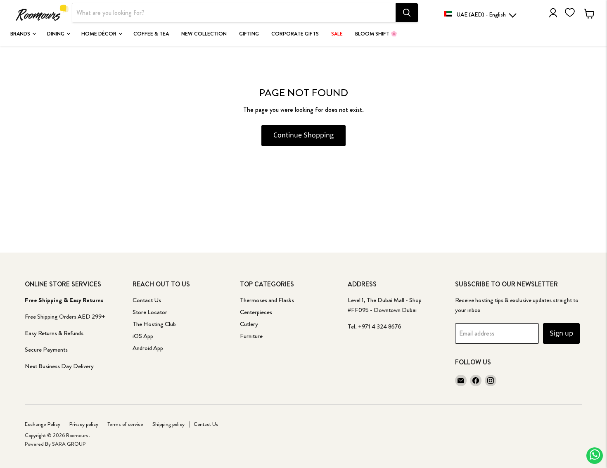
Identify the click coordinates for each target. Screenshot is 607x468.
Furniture (251, 335)
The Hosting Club (154, 324)
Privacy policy (83, 424)
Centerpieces (256, 312)
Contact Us (147, 300)
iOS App (143, 335)
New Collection (204, 34)
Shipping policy (168, 424)
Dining (56, 34)
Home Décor (99, 34)
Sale (337, 34)
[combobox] (234, 12)
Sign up (561, 333)
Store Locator (150, 312)
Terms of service (125, 424)
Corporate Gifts (295, 34)
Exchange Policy (42, 424)
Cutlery (249, 324)
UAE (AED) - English (481, 14)
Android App (148, 347)
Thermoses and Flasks (267, 300)
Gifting (249, 34)
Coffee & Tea (151, 34)
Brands (20, 34)
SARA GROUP (68, 444)
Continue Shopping (303, 135)
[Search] (407, 12)
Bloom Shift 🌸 (376, 34)
